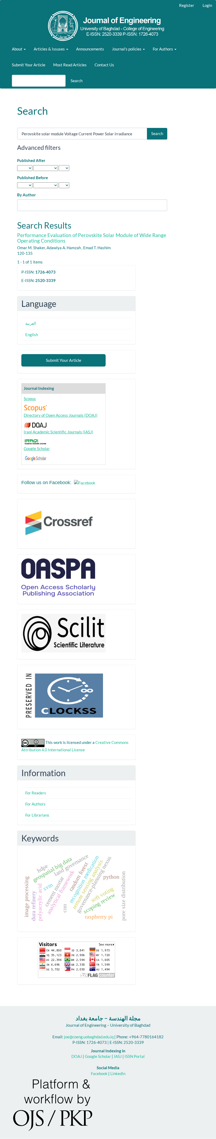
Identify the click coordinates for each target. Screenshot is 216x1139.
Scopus (30, 398)
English (31, 334)
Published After (31, 160)
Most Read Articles (70, 64)
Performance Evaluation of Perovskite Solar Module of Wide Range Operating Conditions (91, 238)
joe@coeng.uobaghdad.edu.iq (89, 1036)
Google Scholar (37, 448)
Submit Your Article (28, 64)
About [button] (17, 49)
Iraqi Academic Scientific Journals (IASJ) (58, 431)
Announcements (90, 49)
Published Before (32, 177)
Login (207, 5)
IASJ (118, 1056)
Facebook (99, 1073)
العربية (30, 323)
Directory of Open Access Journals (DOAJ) (60, 415)
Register (186, 5)
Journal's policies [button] (127, 49)
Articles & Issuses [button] (50, 49)
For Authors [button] (163, 49)
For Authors (35, 804)
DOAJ (76, 1056)
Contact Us (104, 64)
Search (76, 80)
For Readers (35, 792)
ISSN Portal (135, 1056)
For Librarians (37, 815)
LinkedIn (117, 1073)
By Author (26, 194)
